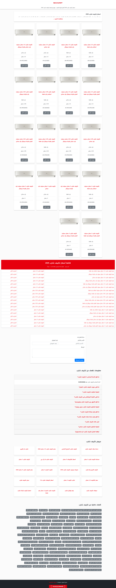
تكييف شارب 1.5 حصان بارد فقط (54, 566)
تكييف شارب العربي (52, 549)
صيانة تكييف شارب (46, 521)
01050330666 (81, 382)
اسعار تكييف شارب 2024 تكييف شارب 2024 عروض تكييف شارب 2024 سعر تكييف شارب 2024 (81, 510)
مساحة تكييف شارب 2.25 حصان (76, 570)
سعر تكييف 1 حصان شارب (42, 535)
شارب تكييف (44, 528)
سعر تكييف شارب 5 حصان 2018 (73, 556)
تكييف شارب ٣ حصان (68, 524)
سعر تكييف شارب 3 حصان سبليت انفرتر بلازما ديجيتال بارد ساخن (99, 326)
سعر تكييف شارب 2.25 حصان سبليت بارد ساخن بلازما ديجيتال (99, 300)
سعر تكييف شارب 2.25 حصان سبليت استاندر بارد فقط (101, 290)
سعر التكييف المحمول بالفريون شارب (40, 545)
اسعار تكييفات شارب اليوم (95, 563)
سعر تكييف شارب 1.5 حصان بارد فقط (93, 570)
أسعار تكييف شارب (27, 538)
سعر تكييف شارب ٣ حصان (95, 531)
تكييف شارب (72, 517)
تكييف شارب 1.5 (31, 524)
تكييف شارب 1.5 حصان (38, 271)
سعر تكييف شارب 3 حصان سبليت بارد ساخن (103, 316)
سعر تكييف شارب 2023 (96, 513)
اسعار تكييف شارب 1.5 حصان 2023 (68, 513)
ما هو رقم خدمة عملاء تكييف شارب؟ (88, 417)
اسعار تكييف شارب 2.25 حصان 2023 (50, 513)
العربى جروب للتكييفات (38, 538)
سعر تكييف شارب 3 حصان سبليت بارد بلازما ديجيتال (102, 313)
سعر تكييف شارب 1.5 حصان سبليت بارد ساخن (103, 277)
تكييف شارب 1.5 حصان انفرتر (51, 559)
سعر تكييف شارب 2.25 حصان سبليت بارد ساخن (103, 297)
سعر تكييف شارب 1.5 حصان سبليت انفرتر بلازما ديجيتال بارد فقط (98, 284)
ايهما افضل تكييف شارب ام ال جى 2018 (77, 552)
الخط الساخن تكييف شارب (23, 528)
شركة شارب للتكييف (38, 559)
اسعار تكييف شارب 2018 (57, 524)
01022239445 (58, 586)
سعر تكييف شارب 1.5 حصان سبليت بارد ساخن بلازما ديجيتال (100, 281)
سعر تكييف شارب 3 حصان (95, 528)
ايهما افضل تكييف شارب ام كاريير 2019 (58, 552)
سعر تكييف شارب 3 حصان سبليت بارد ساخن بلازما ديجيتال (100, 319)
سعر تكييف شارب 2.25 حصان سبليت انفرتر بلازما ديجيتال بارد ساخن (98, 307)
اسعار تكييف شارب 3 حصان (43, 524)
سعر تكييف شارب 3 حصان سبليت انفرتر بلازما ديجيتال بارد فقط (99, 323)
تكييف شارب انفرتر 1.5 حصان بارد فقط (26, 535)
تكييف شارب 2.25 (53, 535)
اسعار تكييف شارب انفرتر (40, 549)
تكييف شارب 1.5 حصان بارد (83, 549)
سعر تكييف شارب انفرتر (55, 563)
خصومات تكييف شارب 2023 (83, 513)
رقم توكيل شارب (97, 556)
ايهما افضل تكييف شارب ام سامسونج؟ (87, 432)
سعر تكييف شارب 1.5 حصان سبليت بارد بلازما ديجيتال (101, 274)
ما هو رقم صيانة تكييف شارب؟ (89, 412)
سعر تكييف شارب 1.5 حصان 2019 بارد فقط (92, 542)
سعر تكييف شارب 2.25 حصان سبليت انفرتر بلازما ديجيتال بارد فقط (98, 303)
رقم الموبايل (55, 340)
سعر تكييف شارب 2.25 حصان (70, 531)
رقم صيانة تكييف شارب (75, 559)
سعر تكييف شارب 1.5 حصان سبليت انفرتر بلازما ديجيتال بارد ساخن (98, 287)
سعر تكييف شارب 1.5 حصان (58, 521)
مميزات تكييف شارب (82, 563)
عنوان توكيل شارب (27, 556)
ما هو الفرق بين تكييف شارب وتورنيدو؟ (87, 402)
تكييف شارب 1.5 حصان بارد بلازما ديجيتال (71, 542)
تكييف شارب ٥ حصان (63, 559)
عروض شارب (98, 545)
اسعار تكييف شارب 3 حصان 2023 (34, 513)
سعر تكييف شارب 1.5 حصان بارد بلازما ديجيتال (55, 556)
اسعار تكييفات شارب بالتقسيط (77, 535)
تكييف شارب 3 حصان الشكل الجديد (73, 545)
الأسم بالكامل (81, 340)
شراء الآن (91, 65)
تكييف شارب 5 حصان (87, 556)
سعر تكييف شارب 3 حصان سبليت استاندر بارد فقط (102, 310)
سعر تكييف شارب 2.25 (96, 549)
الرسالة (82, 347)
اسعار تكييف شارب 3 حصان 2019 (46, 542)
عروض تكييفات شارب (38, 556)
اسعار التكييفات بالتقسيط (55, 528)
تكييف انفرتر (98, 538)
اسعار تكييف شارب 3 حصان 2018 (81, 528)
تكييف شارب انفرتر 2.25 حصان (31, 563)
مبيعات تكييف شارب (35, 528)
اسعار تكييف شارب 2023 (54, 510)
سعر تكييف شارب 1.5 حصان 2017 (57, 545)
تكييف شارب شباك (44, 563)
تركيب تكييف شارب (25, 545)
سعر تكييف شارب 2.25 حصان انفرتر (30, 531)
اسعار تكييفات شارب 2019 (22, 517)
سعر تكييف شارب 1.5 (64, 535)
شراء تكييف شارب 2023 (83, 517)
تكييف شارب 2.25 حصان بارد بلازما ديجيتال (92, 559)
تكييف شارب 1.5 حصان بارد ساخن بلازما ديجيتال (91, 566)
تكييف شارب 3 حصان (39, 310)
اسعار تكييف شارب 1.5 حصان (87, 538)
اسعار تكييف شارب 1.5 (26, 559)
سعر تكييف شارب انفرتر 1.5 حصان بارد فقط (28, 542)
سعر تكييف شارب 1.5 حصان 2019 (37, 517)
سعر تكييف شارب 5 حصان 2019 (24, 566)
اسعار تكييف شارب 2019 (52, 517)
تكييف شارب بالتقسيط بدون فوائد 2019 (70, 538)
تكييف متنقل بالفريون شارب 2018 (54, 531)
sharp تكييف (58, 542)
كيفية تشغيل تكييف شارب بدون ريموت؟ (87, 407)
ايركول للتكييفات (53, 582)
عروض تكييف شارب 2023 (32, 510)
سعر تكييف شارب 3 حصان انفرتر (52, 538)
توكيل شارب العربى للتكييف (39, 566)
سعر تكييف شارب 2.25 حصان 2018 (94, 524)
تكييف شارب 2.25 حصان (38, 290)
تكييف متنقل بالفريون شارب (95, 552)
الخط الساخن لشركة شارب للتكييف (40, 552)
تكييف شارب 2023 (43, 510)
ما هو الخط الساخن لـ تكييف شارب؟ (88, 377)
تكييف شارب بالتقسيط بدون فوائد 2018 (66, 549)
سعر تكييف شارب (97, 521)
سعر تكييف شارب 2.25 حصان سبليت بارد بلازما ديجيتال (101, 294)
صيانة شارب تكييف (28, 549)
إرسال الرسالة (79, 360)
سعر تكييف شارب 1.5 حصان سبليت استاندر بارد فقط (101, 271)
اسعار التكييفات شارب (82, 531)
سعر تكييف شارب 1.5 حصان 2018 (84, 521)
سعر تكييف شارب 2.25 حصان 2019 (94, 535)
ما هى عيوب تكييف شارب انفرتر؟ (89, 387)
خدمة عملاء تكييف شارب (25, 552)
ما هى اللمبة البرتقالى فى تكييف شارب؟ (86, 397)
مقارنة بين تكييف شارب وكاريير (69, 563)
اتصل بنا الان (13, 271)
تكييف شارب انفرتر (71, 521)
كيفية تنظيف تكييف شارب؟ (90, 392)
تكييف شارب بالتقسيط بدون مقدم (71, 566)
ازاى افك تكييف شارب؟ (92, 422)
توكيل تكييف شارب (67, 528)
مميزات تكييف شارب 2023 (95, 517)
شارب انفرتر (42, 531)
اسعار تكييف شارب (63, 517)
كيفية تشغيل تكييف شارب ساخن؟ (88, 427)
